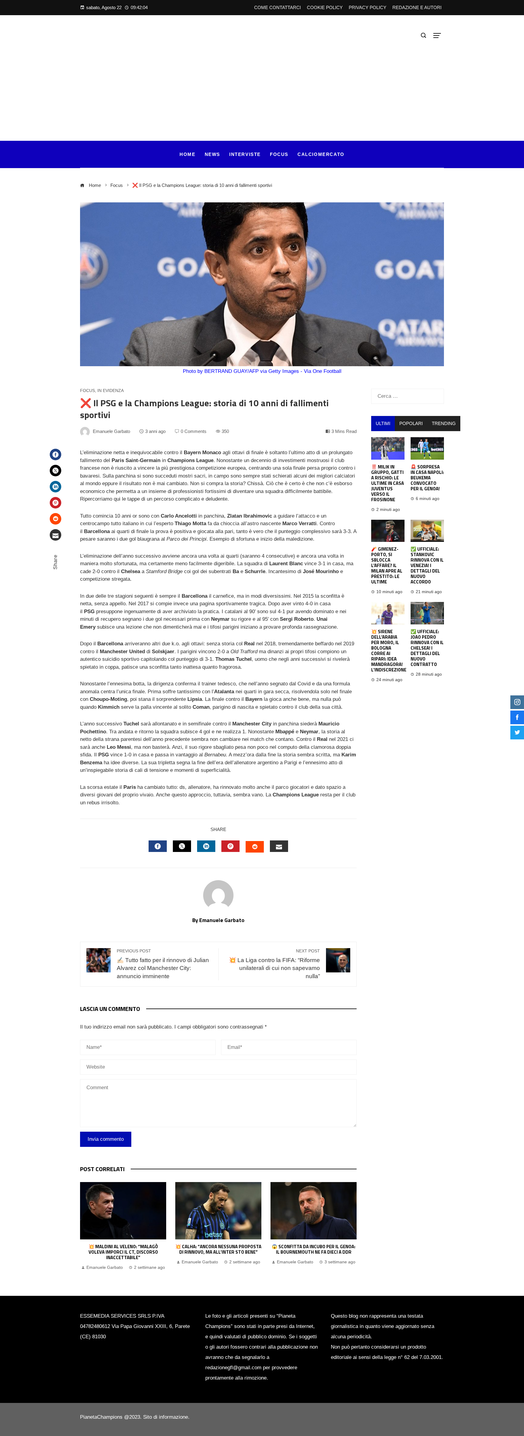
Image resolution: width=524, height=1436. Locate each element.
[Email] (55, 535)
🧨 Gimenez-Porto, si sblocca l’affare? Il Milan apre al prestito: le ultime (386, 565)
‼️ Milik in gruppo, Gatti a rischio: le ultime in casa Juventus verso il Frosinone (387, 483)
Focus (87, 391)
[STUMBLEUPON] (255, 847)
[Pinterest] (55, 503)
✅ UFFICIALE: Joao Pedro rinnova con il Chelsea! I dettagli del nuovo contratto (427, 648)
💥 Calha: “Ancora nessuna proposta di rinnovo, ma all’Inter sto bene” (218, 1249)
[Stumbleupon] (55, 519)
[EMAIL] (279, 846)
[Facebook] (55, 454)
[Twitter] (55, 470)
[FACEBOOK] (158, 846)
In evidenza (110, 391)
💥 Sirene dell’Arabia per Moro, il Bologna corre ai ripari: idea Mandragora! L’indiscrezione (388, 650)
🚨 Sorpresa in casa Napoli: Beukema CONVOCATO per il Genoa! (427, 477)
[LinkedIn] (55, 486)
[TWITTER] (182, 846)
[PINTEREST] (230, 846)
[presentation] (86, 1227)
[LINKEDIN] (206, 846)
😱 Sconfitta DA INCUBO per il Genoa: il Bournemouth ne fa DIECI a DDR (313, 1249)
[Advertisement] (262, 86)
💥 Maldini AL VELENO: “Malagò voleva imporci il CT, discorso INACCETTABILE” (123, 1252)
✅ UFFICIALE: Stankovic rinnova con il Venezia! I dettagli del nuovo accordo (427, 565)
